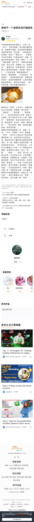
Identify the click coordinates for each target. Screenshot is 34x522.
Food (29, 500)
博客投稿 (20, 468)
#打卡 (16, 488)
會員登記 (30, 3)
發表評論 (7, 309)
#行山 (11, 488)
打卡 (11, 200)
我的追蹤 (28, 477)
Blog (14, 502)
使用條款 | (20, 504)
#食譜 (21, 488)
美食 (20, 200)
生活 (2, 24)
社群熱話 (21, 7)
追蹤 (29, 38)
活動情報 (11, 202)
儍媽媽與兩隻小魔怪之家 (20, 288)
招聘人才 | (14, 506)
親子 (24, 200)
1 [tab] (13, 13)
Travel (14, 500)
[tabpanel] (17, 11)
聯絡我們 (20, 506)
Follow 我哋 (9, 208)
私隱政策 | (27, 504)
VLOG (11, 465)
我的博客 (16, 480)
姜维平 (4, 219)
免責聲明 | (13, 504)
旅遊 (16, 200)
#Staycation (14, 492)
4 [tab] (21, 13)
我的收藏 (20, 477)
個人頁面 (5, 477)
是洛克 (8, 36)
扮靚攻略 (4, 202)
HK (18, 500)
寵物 (28, 200)
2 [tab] (16, 13)
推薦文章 (17, 465)
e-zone (19, 502)
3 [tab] (18, 13)
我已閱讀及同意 (17, 519)
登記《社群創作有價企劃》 (22, 194)
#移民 (22, 492)
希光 (8, 288)
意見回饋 (12, 468)
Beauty (23, 500)
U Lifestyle (7, 500)
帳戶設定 (12, 477)
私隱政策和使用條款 (21, 514)
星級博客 (25, 465)
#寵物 (6, 488)
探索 (6, 465)
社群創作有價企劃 (8, 7)
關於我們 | (6, 504)
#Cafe (27, 488)
